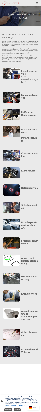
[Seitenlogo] (11, 3)
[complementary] (33, 407)
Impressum (22, 405)
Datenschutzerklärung (10, 405)
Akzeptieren (8, 409)
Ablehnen (17, 409)
